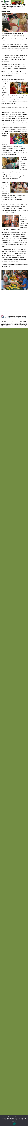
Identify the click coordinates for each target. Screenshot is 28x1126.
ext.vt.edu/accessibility (23, 325)
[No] (26, 1121)
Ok (14, 1123)
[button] (2, 2)
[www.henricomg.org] (15, 2)
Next (25, 288)
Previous (4, 288)
